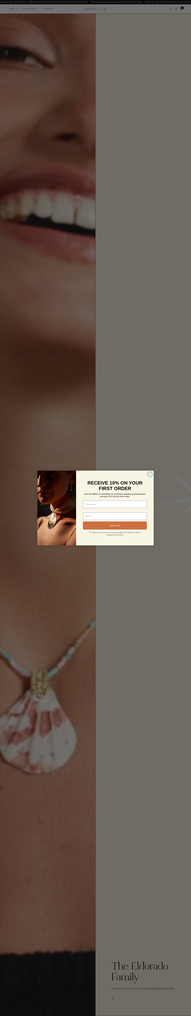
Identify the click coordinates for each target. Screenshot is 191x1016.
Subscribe (115, 525)
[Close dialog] (150, 474)
